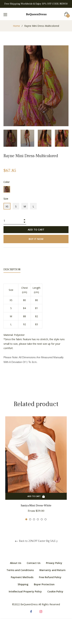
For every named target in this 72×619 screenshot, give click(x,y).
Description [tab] (11, 269)
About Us (15, 563)
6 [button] (45, 519)
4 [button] (38, 519)
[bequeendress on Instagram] (40, 611)
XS (7, 206)
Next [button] (66, 138)
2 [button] (30, 519)
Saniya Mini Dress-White (36, 505)
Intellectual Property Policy (25, 591)
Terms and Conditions (20, 570)
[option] (36, 468)
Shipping (23, 584)
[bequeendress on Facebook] (31, 611)
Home (16, 25)
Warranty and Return (52, 570)
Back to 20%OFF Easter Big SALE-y (37, 541)
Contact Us (33, 563)
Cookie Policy (55, 591)
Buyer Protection (44, 584)
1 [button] (26, 519)
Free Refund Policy (50, 577)
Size (5, 198)
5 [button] (42, 519)
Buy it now (36, 239)
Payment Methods (22, 577)
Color (6, 182)
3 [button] (34, 519)
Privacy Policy (54, 563)
